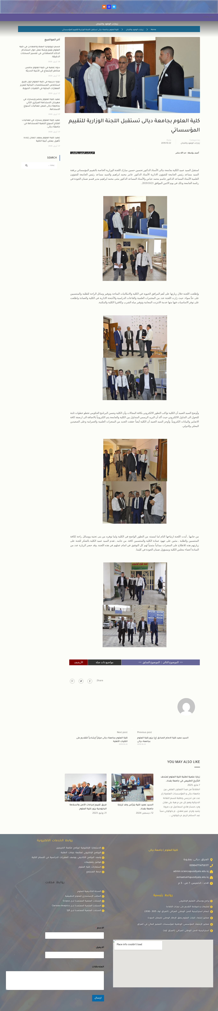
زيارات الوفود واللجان (134, 30)
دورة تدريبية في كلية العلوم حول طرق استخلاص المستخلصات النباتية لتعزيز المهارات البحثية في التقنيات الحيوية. (40, 85)
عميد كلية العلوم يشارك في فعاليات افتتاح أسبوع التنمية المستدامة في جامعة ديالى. (41, 123)
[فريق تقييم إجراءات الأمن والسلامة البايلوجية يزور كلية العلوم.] (86, 788)
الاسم (100, 928)
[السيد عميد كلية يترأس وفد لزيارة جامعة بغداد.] (132, 788)
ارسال (98, 998)
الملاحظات (98, 967)
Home (153, 30)
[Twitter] (81, 681)
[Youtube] (104, 7)
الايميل (99, 947)
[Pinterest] (72, 681)
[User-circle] (109, 7)
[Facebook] (114, 7)
